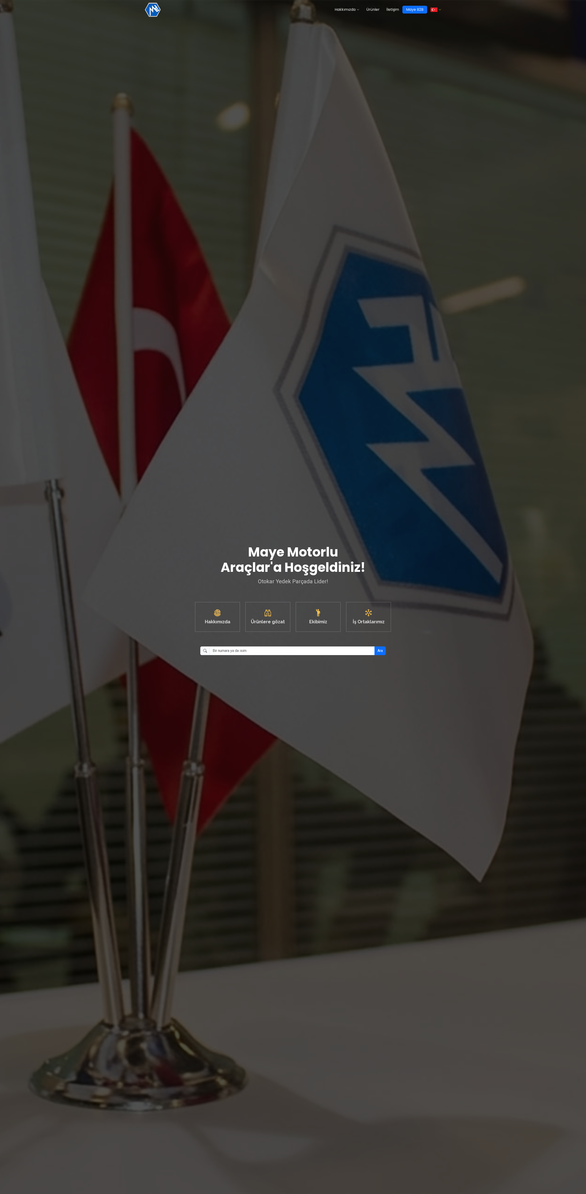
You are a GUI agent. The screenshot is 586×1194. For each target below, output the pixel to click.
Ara (380, 650)
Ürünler (373, 9)
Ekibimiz (318, 621)
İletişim (392, 9)
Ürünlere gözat (268, 621)
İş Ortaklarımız (369, 621)
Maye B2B (414, 9)
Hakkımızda (345, 9)
